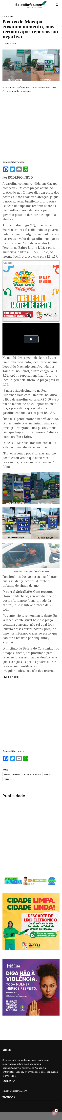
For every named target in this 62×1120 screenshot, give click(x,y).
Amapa (7, 774)
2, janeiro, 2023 (9, 43)
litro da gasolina (32, 774)
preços (7, 779)
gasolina (16, 774)
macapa (47, 774)
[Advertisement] (31, 126)
